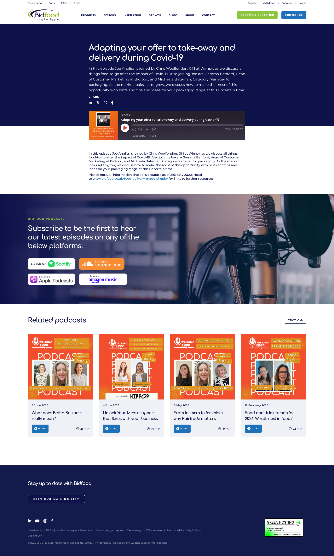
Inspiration (132, 15)
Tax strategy (134, 530)
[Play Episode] (125, 128)
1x (147, 129)
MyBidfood (268, 3)
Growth (155, 15)
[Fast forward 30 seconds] (154, 129)
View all (295, 319)
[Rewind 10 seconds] (140, 129)
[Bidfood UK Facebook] (52, 521)
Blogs (173, 15)
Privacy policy (103, 542)
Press (77, 3)
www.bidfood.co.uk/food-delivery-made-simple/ (130, 178)
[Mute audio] (134, 129)
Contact (208, 15)
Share (152, 135)
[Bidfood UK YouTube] (37, 521)
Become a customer (257, 15)
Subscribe (139, 135)
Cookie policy (121, 542)
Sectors (110, 15)
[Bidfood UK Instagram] (45, 521)
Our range (294, 15)
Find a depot (35, 3)
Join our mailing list (56, 499)
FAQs (64, 3)
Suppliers (287, 3)
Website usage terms (143, 542)
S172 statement (154, 530)
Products (88, 15)
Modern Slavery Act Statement (74, 530)
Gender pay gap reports (109, 530)
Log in (302, 3)
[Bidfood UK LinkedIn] (29, 521)
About (189, 15)
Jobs (52, 3)
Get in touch (35, 535)
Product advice (175, 530)
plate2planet (35, 530)
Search (252, 3)
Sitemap (162, 542)
